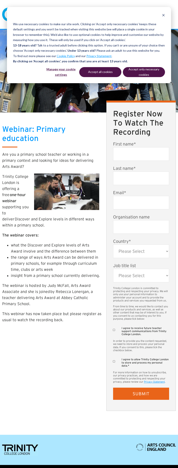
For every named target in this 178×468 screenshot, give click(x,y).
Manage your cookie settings (61, 71)
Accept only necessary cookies (144, 71)
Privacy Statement (99, 56)
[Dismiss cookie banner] (163, 15)
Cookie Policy (66, 56)
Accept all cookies (100, 72)
